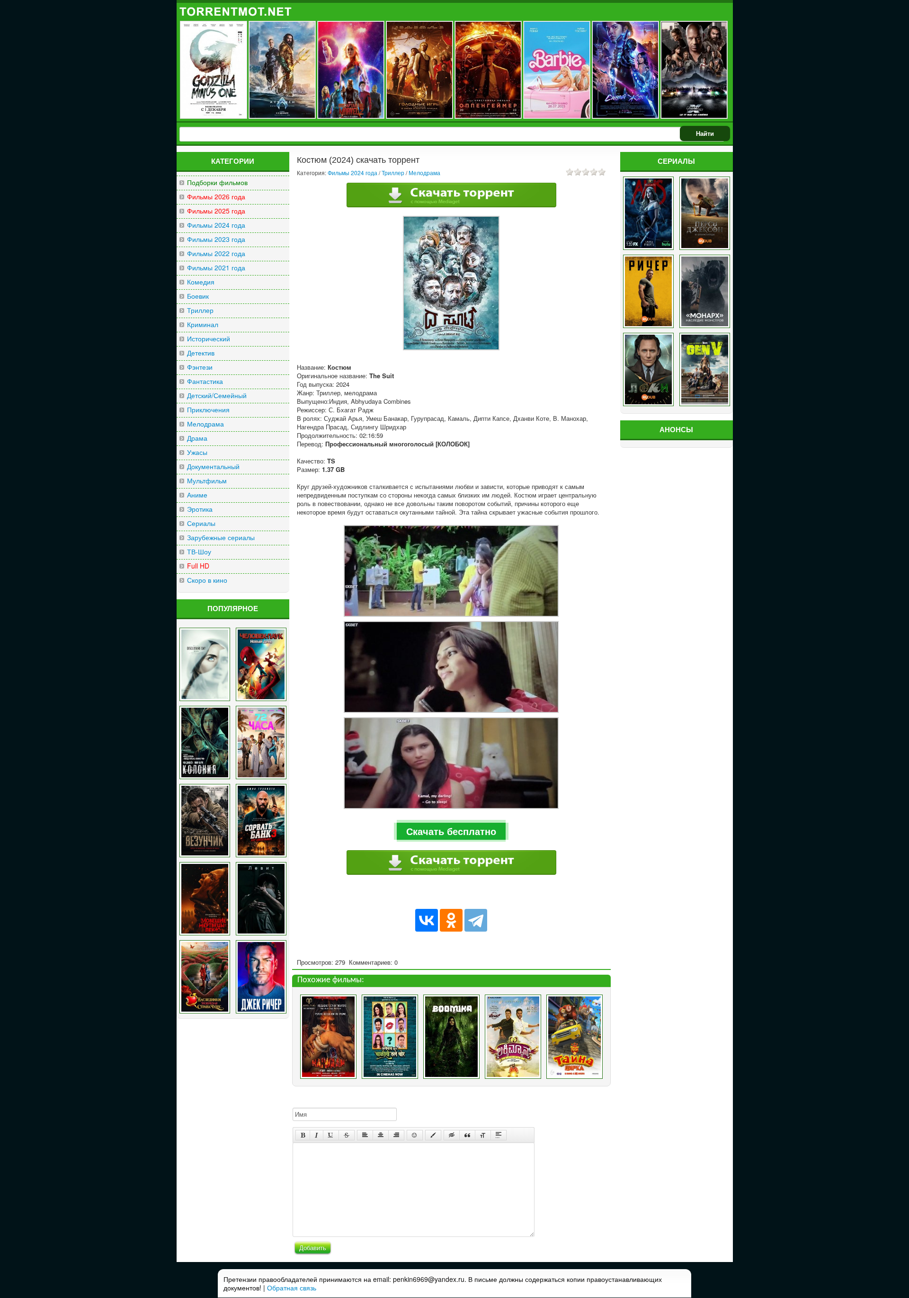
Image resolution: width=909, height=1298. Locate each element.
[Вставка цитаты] (467, 1135)
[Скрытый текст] (452, 1135)
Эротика (200, 509)
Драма (197, 438)
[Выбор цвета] (433, 1135)
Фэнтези (200, 367)
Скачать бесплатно (451, 831)
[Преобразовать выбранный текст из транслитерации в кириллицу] (483, 1135)
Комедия (200, 281)
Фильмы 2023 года (216, 239)
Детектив (200, 352)
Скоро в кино (207, 580)
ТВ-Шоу (199, 551)
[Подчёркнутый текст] (331, 1135)
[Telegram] (475, 920)
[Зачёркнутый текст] (347, 1135)
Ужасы (197, 452)
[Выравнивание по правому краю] (396, 1135)
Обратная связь (291, 1287)
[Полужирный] (302, 1135)
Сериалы (201, 523)
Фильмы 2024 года (216, 225)
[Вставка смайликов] (415, 1135)
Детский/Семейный (217, 395)
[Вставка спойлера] (498, 1135)
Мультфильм (207, 480)
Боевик (198, 296)
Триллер (200, 310)
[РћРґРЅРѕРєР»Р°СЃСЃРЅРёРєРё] (451, 920)
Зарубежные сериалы (221, 537)
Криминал (202, 324)
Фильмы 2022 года (216, 253)
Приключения (208, 409)
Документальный (213, 466)
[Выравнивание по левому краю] (365, 1135)
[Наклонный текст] (316, 1135)
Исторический (208, 338)
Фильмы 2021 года (216, 267)
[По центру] (381, 1135)
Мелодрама (205, 423)
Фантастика (205, 381)
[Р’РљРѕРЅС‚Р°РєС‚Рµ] (426, 920)
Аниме (197, 494)
